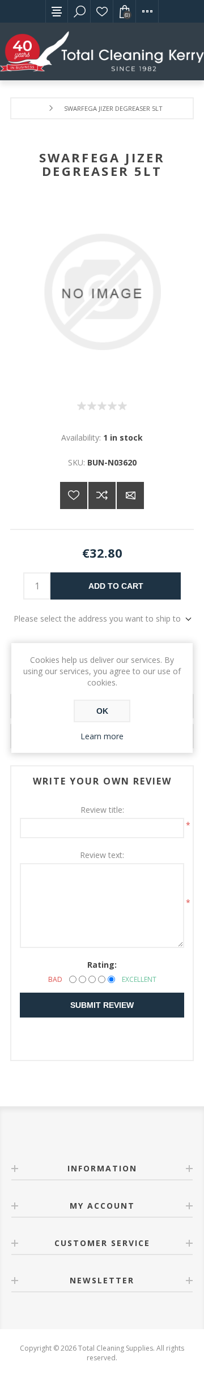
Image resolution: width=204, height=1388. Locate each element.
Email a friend (130, 495)
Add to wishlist (73, 495)
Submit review (102, 1005)
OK (102, 710)
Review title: (102, 809)
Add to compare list (102, 495)
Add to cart (115, 585)
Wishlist (102, 11)
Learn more (102, 736)
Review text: (102, 855)
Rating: (102, 964)
